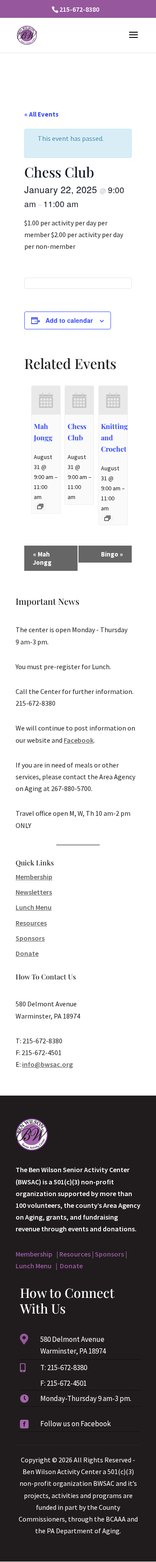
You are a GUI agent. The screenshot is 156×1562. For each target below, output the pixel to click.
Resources (31, 922)
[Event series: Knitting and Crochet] (107, 518)
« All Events (41, 114)
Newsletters (34, 892)
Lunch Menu (34, 907)
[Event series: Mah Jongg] (40, 506)
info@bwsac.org (47, 1064)
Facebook (79, 740)
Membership (34, 876)
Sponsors (30, 938)
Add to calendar (69, 320)
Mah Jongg (42, 558)
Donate (27, 953)
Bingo (112, 554)
